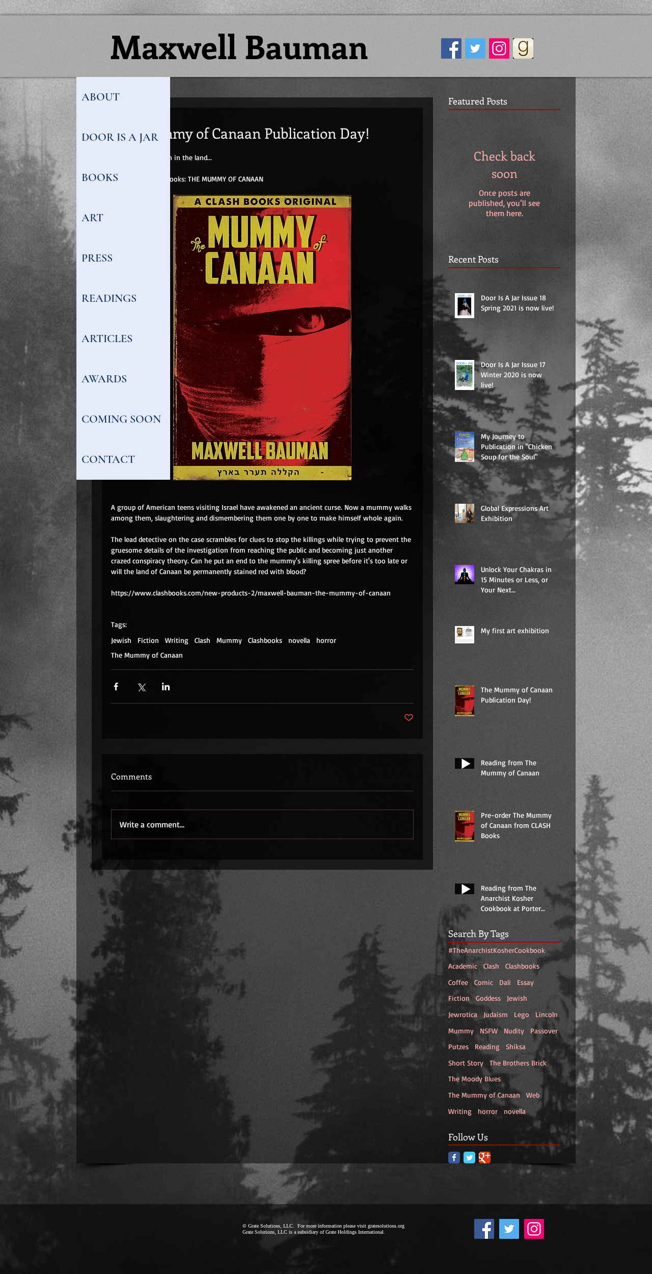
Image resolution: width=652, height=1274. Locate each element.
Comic (483, 982)
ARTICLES (107, 338)
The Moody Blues (474, 1078)
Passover (544, 1030)
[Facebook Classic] (454, 1157)
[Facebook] (451, 48)
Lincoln (546, 1014)
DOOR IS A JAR (120, 137)
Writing (176, 640)
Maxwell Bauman (239, 46)
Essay (525, 982)
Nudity (514, 1030)
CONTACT (108, 459)
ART (92, 217)
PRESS (97, 258)
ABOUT (101, 96)
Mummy (229, 640)
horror (326, 640)
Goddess (488, 998)
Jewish (121, 640)
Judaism (495, 1014)
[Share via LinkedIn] (166, 686)
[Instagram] (499, 48)
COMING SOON (121, 419)
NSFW (489, 1030)
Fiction (148, 640)
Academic (462, 965)
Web (532, 1094)
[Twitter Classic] (469, 1157)
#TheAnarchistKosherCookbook (496, 950)
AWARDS (104, 378)
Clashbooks (265, 640)
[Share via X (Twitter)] (141, 686)
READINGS (109, 298)
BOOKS (100, 177)
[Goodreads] (523, 48)
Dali (505, 982)
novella (299, 640)
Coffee (458, 982)
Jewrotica (462, 1014)
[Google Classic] (485, 1157)
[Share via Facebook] (116, 686)
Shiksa (516, 1046)
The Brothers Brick (518, 1062)
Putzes (458, 1046)
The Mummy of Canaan (147, 655)
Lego (521, 1014)
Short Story (465, 1062)
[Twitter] (475, 48)
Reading (487, 1046)
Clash (202, 640)
